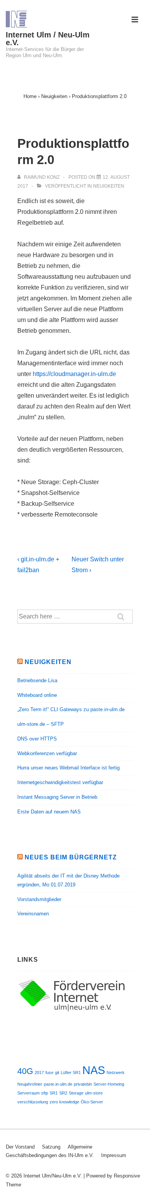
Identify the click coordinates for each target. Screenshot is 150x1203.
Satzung (51, 1147)
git (57, 1072)
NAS (93, 1070)
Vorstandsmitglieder (39, 899)
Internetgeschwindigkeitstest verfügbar (60, 782)
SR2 (63, 1093)
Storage (76, 1093)
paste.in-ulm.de (58, 1084)
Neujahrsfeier (29, 1084)
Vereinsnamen (33, 914)
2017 (39, 1072)
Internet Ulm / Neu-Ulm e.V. (48, 38)
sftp (44, 1093)
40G (25, 1071)
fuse (49, 1072)
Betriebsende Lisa (37, 680)
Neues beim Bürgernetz (71, 857)
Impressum (113, 1155)
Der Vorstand (20, 1147)
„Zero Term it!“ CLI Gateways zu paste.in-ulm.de (71, 709)
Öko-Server (92, 1102)
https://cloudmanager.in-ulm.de (74, 374)
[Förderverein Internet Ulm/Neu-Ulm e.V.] (75, 1011)
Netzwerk (116, 1072)
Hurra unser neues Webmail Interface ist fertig (68, 768)
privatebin (83, 1084)
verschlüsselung (32, 1102)
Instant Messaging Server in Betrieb (57, 797)
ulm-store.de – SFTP (40, 724)
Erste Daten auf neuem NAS (49, 812)
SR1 (54, 1093)
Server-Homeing (108, 1084)
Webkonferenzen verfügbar (47, 753)
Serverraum (28, 1093)
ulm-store (94, 1093)
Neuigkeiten (108, 186)
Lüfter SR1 (71, 1072)
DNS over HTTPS (37, 739)
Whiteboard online (37, 695)
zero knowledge (64, 1102)
